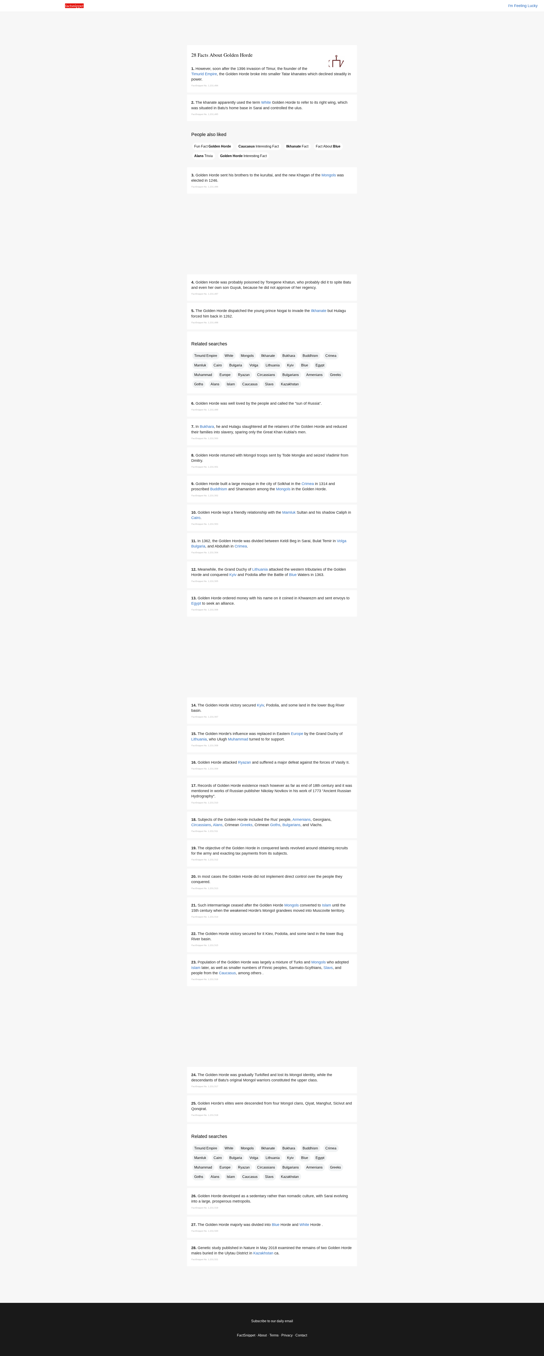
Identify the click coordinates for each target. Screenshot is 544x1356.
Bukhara (288, 355)
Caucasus (250, 384)
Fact (297, 146)
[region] (272, 27)
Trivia (203, 156)
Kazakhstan (290, 384)
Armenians (314, 375)
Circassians (266, 375)
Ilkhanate (318, 311)
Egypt (320, 365)
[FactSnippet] (74, 7)
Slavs (269, 384)
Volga (253, 365)
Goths (198, 384)
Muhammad (203, 375)
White (266, 102)
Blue (304, 365)
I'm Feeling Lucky (523, 6)
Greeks (335, 375)
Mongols (329, 175)
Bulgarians (290, 375)
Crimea (330, 355)
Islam (231, 384)
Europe (225, 375)
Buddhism (310, 355)
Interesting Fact (258, 146)
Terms (274, 1335)
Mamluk (200, 365)
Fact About (328, 146)
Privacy (287, 1335)
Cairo (218, 365)
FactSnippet (246, 1335)
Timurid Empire (204, 74)
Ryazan (244, 375)
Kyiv (290, 365)
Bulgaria (235, 365)
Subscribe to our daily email (272, 1321)
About (262, 1335)
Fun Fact (212, 146)
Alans (215, 384)
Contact (301, 1335)
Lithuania (273, 365)
